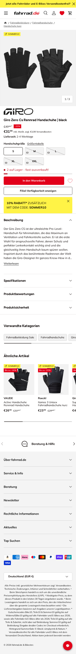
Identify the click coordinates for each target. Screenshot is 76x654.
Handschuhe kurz (12, 26)
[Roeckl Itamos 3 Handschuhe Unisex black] (53, 379)
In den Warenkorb (34, 180)
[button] (62, 13)
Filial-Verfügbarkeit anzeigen (38, 190)
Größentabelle (35, 143)
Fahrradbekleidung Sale (20, 337)
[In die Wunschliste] (68, 181)
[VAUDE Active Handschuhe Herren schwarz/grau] (19, 379)
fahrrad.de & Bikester (22, 644)
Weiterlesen (11, 263)
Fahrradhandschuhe (42, 22)
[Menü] (6, 13)
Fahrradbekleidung (19, 22)
